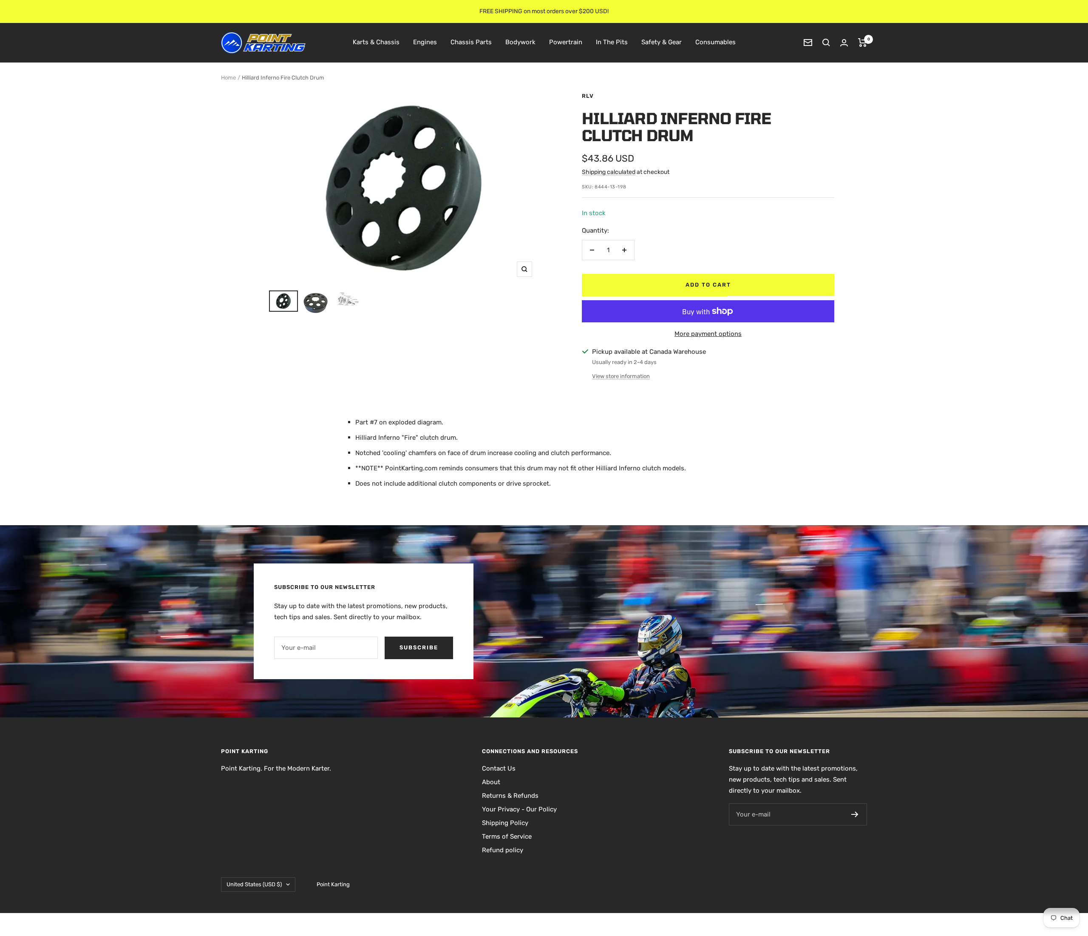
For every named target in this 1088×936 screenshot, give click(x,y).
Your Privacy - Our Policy (519, 809)
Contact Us (499, 768)
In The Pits (612, 42)
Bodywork (520, 42)
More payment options (708, 334)
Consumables (715, 42)
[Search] (826, 42)
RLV (588, 96)
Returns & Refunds (510, 795)
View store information (621, 376)
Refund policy (502, 850)
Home (228, 77)
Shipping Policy (505, 823)
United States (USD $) (254, 884)
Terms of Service (507, 836)
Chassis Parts (471, 42)
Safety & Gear (661, 42)
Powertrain (565, 42)
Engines (425, 42)
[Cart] (862, 42)
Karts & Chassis (376, 42)
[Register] (854, 814)
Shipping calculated (608, 172)
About (491, 782)
